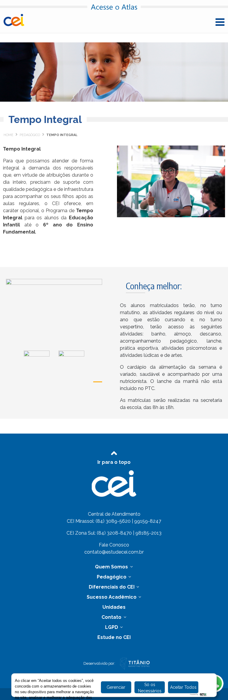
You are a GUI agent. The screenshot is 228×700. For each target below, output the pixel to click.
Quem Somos (112, 567)
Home (8, 135)
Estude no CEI (114, 637)
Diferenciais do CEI (112, 587)
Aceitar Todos (183, 687)
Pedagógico (30, 135)
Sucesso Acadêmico (112, 597)
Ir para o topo (114, 462)
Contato (112, 617)
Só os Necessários (150, 687)
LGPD (112, 627)
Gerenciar (116, 687)
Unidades (114, 607)
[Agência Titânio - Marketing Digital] (135, 663)
